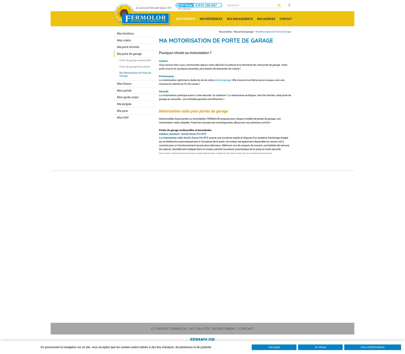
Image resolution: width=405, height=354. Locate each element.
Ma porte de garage (243, 31)
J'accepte (274, 347)
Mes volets (124, 40)
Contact (246, 329)
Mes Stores (124, 83)
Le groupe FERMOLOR (169, 329)
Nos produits (225, 31)
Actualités (200, 329)
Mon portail (124, 90)
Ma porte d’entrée (128, 47)
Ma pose (122, 110)
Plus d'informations (373, 347)
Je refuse (320, 347)
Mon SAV (123, 117)
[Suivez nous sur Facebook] (289, 5)
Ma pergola (124, 104)
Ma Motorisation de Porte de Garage (273, 31)
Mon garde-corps (127, 97)
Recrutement (224, 329)
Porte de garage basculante (134, 66)
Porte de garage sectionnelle (135, 60)
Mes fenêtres (125, 33)
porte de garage (222, 80)
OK (279, 5)
